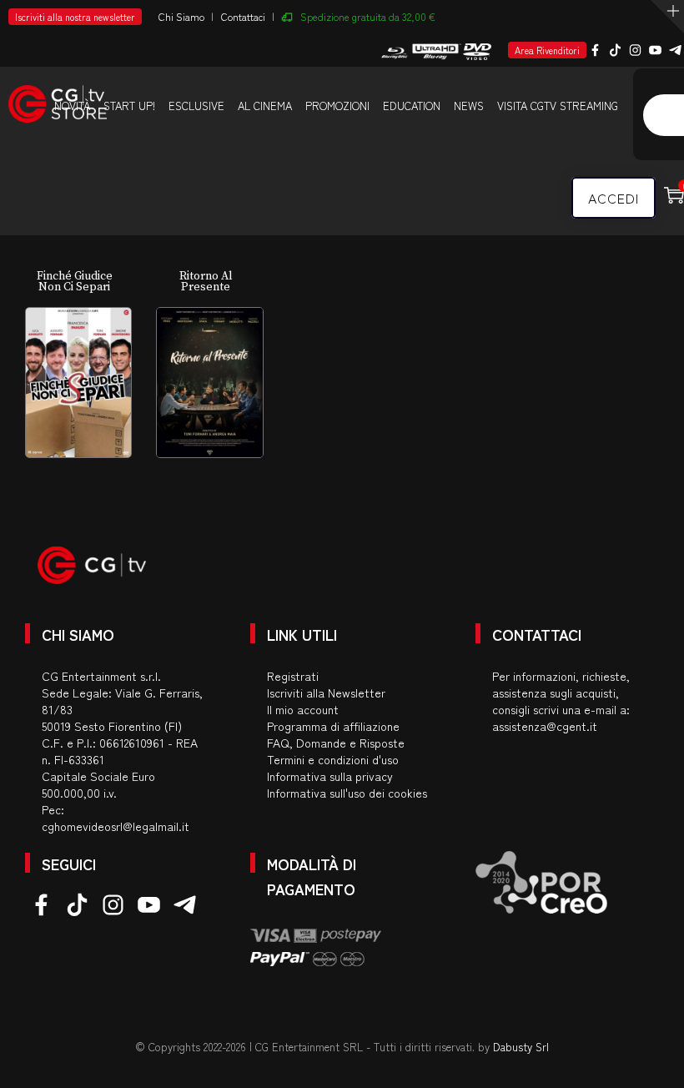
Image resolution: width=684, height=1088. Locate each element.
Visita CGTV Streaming (557, 105)
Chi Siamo (181, 16)
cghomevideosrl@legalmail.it (115, 826)
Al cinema (265, 105)
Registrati (293, 675)
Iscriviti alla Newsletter (326, 692)
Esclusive (196, 105)
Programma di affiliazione (333, 726)
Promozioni (337, 105)
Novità (72, 105)
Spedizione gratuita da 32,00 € (367, 16)
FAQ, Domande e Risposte (336, 742)
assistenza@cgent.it (544, 726)
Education (411, 105)
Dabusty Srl (521, 1047)
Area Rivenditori (547, 50)
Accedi (613, 198)
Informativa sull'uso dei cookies (347, 792)
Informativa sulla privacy (330, 776)
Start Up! (129, 105)
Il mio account (303, 709)
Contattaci (243, 16)
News (469, 105)
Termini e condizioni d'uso (333, 759)
